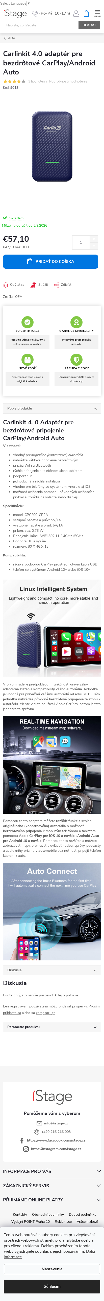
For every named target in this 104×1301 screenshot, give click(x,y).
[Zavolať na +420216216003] (51, 13)
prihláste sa (12, 1012)
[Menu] (97, 13)
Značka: (12, 297)
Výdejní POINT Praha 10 (30, 1221)
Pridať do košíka (55, 261)
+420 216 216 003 (56, 1131)
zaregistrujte (45, 1012)
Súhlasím (52, 1286)
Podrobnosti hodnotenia (68, 81)
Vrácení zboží (87, 1221)
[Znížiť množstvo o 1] (94, 245)
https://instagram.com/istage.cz (56, 1149)
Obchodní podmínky (48, 1214)
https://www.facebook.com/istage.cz (56, 1140)
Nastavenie (52, 1269)
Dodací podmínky (82, 1214)
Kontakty (20, 1214)
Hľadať (89, 25)
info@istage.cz (56, 1123)
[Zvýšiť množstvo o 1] (94, 239)
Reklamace (63, 1221)
